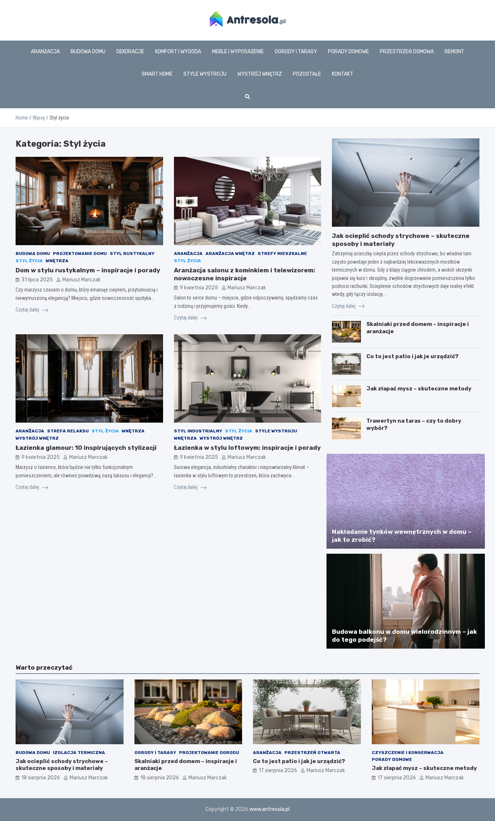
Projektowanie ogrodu (209, 752)
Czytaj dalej (28, 310)
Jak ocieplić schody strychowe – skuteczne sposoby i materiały (62, 765)
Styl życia (29, 260)
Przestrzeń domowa (407, 52)
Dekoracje (130, 52)
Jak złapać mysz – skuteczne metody (418, 388)
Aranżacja (45, 52)
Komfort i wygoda (178, 52)
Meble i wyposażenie (238, 52)
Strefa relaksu (68, 430)
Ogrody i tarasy (296, 52)
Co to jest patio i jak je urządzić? (412, 356)
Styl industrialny (198, 430)
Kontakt (342, 74)
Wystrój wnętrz (259, 74)
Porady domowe (348, 52)
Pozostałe (307, 74)
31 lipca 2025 (37, 280)
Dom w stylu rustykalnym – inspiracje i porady (88, 270)
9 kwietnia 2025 (199, 288)
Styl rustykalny (132, 253)
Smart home (157, 74)
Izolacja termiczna (79, 752)
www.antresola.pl (269, 809)
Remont (454, 52)
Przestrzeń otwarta (312, 752)
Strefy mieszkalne (282, 253)
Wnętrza (57, 260)
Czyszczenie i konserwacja (408, 752)
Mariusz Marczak (81, 280)
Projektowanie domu (80, 253)
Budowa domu (88, 52)
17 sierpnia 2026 (278, 770)
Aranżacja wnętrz (230, 253)
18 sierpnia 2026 (40, 778)
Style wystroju (204, 74)
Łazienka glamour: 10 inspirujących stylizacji (86, 447)
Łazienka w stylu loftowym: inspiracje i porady (247, 447)
